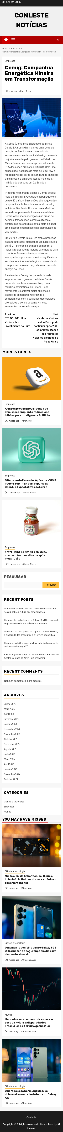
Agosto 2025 (10, 749)
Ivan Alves (26, 91)
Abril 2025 (9, 764)
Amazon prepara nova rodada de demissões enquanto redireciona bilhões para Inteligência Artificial (28, 412)
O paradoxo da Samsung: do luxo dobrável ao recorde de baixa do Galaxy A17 (31, 1094)
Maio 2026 (9, 709)
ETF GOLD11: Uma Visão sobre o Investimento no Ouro (17, 320)
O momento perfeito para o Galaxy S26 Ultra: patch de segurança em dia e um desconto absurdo (30, 951)
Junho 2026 (10, 704)
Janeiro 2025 (10, 769)
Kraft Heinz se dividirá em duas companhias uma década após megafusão (26, 555)
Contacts (31, 1117)
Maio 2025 (9, 759)
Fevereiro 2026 (11, 719)
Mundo (7, 811)
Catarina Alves (29, 960)
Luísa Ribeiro (30, 493)
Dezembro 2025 (12, 729)
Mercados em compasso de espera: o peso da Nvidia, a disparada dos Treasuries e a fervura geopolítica (29, 1023)
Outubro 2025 (11, 739)
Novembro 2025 (12, 734)
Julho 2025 (9, 754)
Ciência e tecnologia (14, 801)
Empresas (10, 61)
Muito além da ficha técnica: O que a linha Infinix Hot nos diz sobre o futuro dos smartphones (30, 879)
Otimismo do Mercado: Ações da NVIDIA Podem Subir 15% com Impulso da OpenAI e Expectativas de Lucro (30, 484)
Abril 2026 (9, 714)
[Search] (58, 40)
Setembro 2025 (12, 744)
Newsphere (46, 1124)
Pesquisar (15, 577)
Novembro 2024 (12, 774)
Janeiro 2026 (10, 724)
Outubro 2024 (11, 779)
